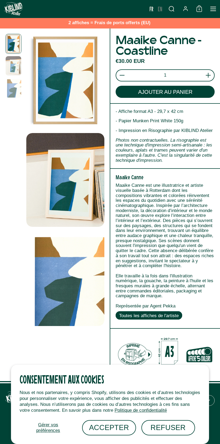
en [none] (160, 8)
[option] (160, 9)
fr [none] (151, 8)
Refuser (168, 427)
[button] (171, 8)
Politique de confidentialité (141, 410)
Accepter (109, 427)
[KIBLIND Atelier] (73, 9)
